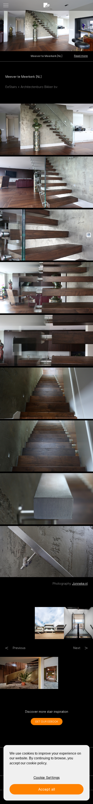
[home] (46, 5)
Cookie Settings (47, 777)
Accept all (46, 789)
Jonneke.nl (80, 583)
